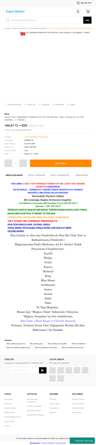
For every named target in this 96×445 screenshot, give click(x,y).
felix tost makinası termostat (72, 347)
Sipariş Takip (54, 403)
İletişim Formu (9, 412)
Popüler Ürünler (78, 403)
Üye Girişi (8, 403)
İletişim (7, 426)
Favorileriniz (54, 408)
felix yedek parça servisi (16, 343)
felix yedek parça (36, 343)
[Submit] (42, 370)
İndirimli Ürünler (78, 408)
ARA (87, 20)
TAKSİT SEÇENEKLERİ (59, 175)
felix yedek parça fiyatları (57, 343)
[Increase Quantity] (23, 163)
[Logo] (15, 11)
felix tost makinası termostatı (46, 347)
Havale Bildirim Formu (12, 417)
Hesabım (53, 399)
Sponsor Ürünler (78, 399)
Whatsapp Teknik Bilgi (84, 440)
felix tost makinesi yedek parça (18, 347)
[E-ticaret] (47, 443)
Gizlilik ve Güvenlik (34, 406)
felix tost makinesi (79, 343)
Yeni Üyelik (8, 399)
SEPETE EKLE (60, 163)
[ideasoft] (35, 443)
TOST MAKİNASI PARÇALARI (36, 137)
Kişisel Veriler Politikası (35, 415)
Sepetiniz (53, 412)
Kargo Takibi (9, 421)
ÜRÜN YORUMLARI (36, 175)
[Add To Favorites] (12, 104)
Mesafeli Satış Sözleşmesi (32, 400)
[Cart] (88, 11)
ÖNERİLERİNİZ (81, 175)
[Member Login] (78, 11)
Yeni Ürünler (76, 412)
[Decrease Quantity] (8, 163)
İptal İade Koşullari (34, 410)
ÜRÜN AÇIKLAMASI (14, 175)
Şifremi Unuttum (10, 408)
